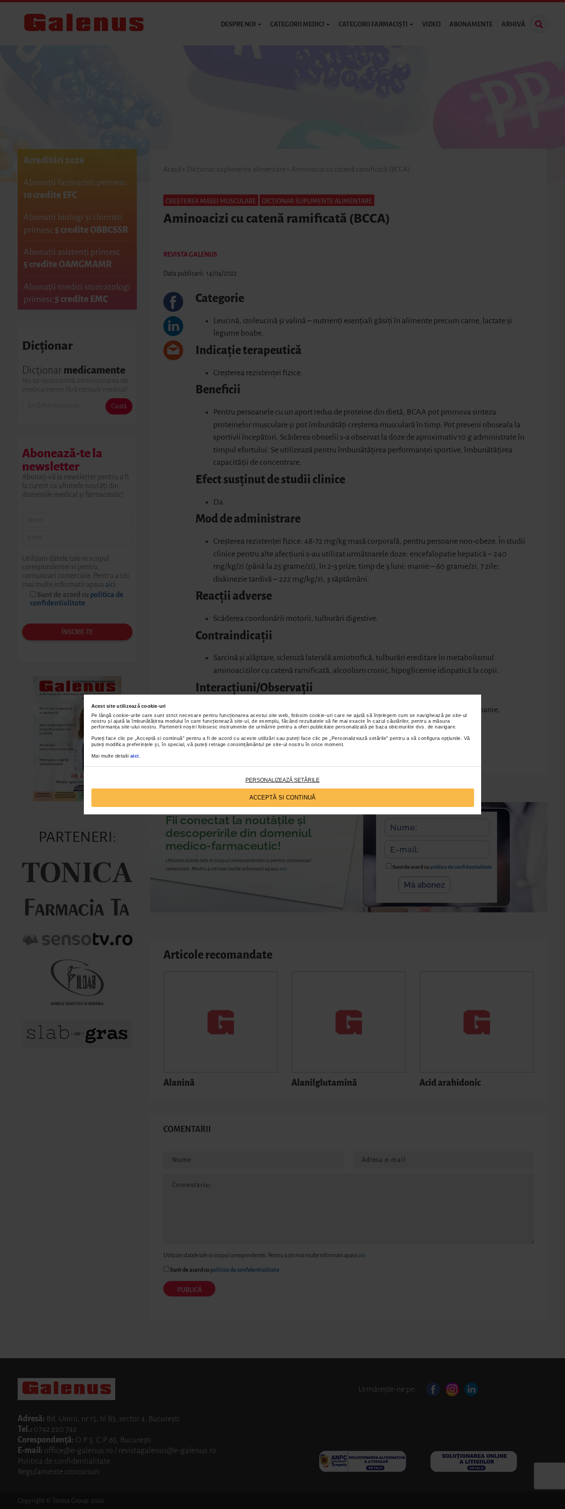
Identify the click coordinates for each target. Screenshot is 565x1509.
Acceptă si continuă (282, 797)
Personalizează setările (282, 780)
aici (134, 755)
